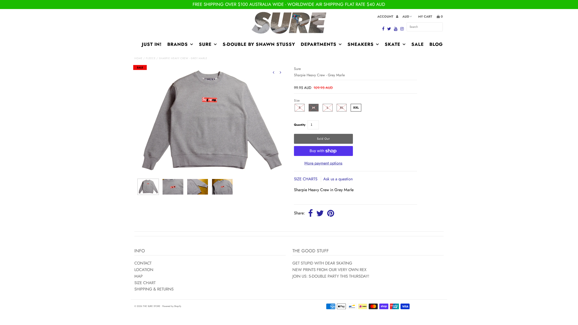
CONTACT (142, 263)
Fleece (151, 58)
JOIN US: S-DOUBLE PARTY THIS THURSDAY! (330, 276)
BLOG (436, 44)
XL (341, 107)
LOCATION (143, 270)
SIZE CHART (145, 283)
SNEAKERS (360, 44)
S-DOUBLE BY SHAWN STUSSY (259, 44)
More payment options (323, 163)
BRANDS (177, 44)
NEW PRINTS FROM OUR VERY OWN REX (329, 270)
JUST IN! (152, 44)
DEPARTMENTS (318, 44)
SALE (417, 44)
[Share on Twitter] (320, 213)
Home (138, 58)
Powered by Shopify (171, 306)
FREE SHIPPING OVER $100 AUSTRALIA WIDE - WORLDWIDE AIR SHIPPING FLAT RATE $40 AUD (289, 4)
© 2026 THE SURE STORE (147, 306)
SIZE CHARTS (306, 179)
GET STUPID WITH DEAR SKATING (322, 263)
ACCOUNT (385, 16)
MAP (138, 276)
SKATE (392, 44)
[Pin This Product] (330, 213)
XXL (356, 107)
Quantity (299, 125)
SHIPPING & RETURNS (154, 289)
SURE (205, 44)
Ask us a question (338, 179)
